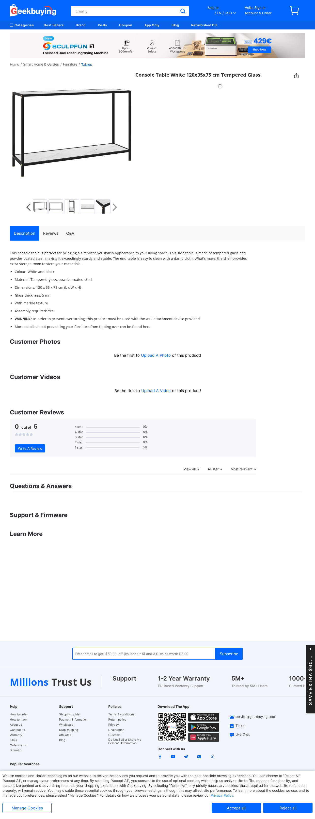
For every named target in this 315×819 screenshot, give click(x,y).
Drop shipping (68, 730)
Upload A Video (156, 390)
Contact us (17, 730)
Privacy (113, 724)
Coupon (125, 25)
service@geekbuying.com (255, 717)
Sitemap (15, 750)
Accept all (236, 807)
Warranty (16, 735)
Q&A (70, 233)
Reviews (50, 233)
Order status (18, 745)
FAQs (13, 740)
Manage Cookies (27, 807)
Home (14, 64)
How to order (19, 714)
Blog (175, 25)
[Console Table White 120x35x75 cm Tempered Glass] (40, 206)
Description (24, 233)
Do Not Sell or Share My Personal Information (124, 741)
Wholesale (66, 724)
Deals (102, 25)
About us (16, 724)
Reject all (288, 807)
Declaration (116, 730)
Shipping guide (69, 714)
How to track (19, 719)
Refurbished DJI (204, 25)
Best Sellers (53, 25)
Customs (114, 735)
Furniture (70, 64)
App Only (151, 25)
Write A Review (30, 448)
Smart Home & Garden (41, 64)
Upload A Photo (156, 355)
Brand (81, 25)
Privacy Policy (222, 795)
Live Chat (243, 734)
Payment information (73, 719)
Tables (86, 64)
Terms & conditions (121, 714)
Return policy (117, 719)
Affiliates (65, 735)
